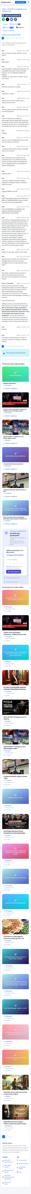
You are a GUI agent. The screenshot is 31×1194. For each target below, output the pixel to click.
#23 (18, 283)
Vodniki (4, 1157)
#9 (18, 116)
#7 (18, 98)
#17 (18, 196)
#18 (18, 206)
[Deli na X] (7, 19)
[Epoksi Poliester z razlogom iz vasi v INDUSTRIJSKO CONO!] (15, 432)
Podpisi (9, 27)
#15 (18, 178)
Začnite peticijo (20, 2)
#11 (18, 137)
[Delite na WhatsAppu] (3, 19)
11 (23, 38)
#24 (18, 327)
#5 (18, 84)
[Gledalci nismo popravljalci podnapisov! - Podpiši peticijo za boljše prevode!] (15, 405)
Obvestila (16, 24)
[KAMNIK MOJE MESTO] (15, 378)
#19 (18, 217)
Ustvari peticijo (14, 571)
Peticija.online (6, 2)
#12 (18, 146)
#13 (18, 155)
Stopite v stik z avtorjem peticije (11, 35)
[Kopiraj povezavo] (15, 19)
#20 (18, 249)
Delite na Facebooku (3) (12, 15)
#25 (18, 335)
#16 (18, 189)
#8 (18, 107)
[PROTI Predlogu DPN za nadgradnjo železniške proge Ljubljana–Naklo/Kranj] (15, 513)
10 (21, 38)
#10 (18, 130)
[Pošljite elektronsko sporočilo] (11, 19)
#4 (18, 66)
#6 (18, 91)
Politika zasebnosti (8, 31)
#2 (18, 50)
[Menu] (28, 2)
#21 (18, 256)
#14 (18, 171)
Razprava (21, 27)
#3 (18, 59)
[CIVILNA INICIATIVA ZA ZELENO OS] (15, 459)
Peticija (5, 24)
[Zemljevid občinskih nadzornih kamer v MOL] (15, 485)
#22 (18, 270)
